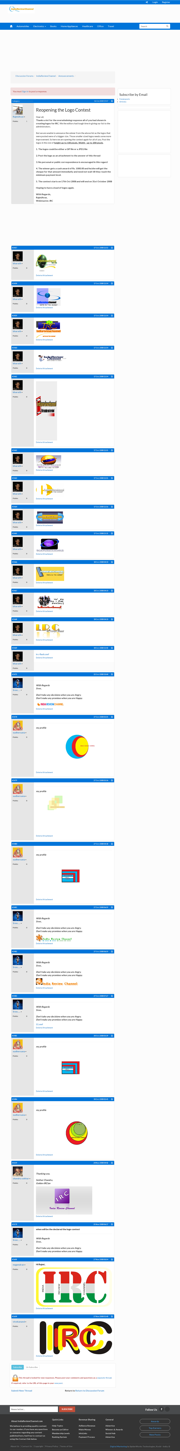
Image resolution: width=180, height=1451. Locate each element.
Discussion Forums (24, 75)
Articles (122, 102)
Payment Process (87, 1437)
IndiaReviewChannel (46, 75)
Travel (111, 26)
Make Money (85, 1429)
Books (53, 26)
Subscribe (67, 1409)
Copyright (38, 1446)
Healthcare (87, 26)
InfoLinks (83, 1433)
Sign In (25, 91)
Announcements (66, 75)
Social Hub (110, 1433)
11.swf (39, 1024)
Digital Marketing (118, 1446)
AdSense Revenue (87, 1425)
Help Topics (57, 1425)
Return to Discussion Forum (89, 1390)
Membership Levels (61, 1433)
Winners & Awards (114, 1429)
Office (100, 26)
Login (155, 2)
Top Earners (155, 1428)
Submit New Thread (21, 1390)
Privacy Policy (51, 1446)
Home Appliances (69, 26)
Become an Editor (60, 1429)
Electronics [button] (39, 26)
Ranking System (59, 1437)
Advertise (110, 1425)
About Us (15, 1446)
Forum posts (124, 99)
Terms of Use (66, 1446)
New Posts (155, 1434)
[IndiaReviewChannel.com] (21, 8)
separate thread (104, 1378)
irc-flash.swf (42, 654)
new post (58, 1383)
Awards (155, 1421)
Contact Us (26, 1446)
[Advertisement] (90, 50)
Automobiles (23, 26)
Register (166, 2)
